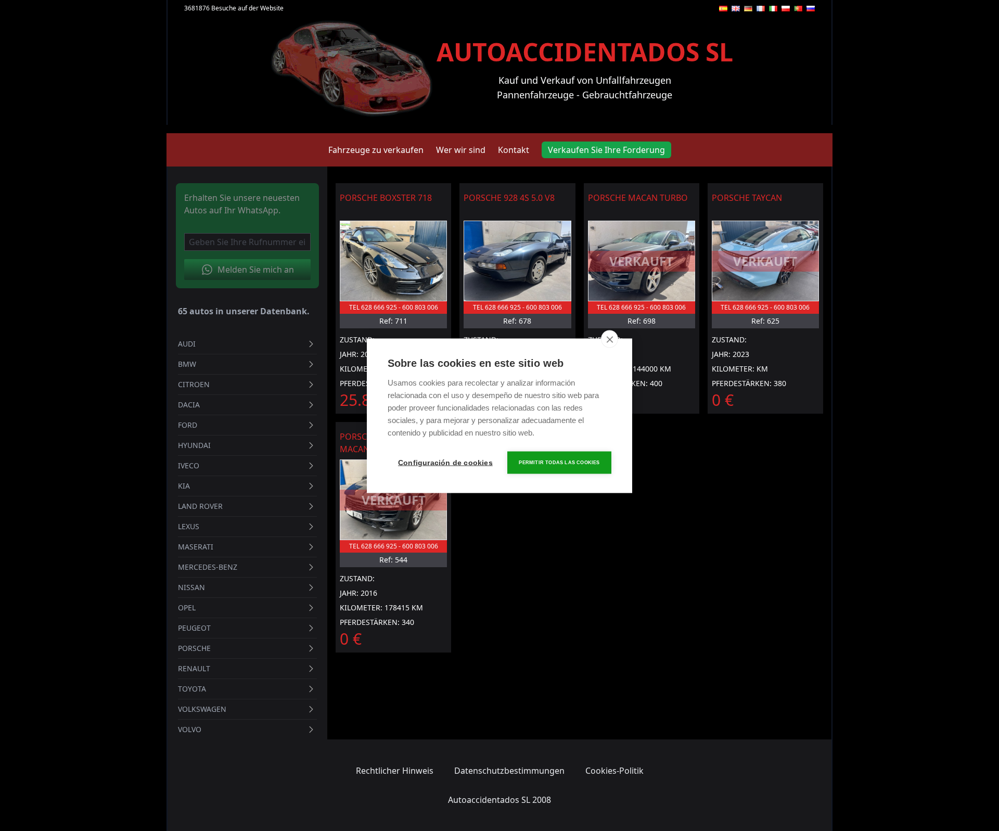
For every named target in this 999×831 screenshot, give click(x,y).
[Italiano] (773, 8)
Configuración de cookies (445, 462)
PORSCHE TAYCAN (747, 197)
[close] (609, 339)
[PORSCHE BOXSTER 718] (393, 261)
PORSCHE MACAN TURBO (638, 197)
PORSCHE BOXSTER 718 (386, 197)
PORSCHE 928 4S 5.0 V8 (509, 197)
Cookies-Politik (614, 770)
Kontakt (513, 150)
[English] (736, 8)
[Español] (723, 8)
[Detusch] (748, 8)
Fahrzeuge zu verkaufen (376, 150)
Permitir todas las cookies (559, 462)
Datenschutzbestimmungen (509, 770)
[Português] (798, 8)
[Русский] (810, 8)
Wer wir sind (460, 150)
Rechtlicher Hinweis (394, 770)
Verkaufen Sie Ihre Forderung (606, 150)
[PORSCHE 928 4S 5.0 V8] (517, 261)
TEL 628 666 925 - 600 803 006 (393, 307)
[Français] (761, 8)
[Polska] (786, 8)
